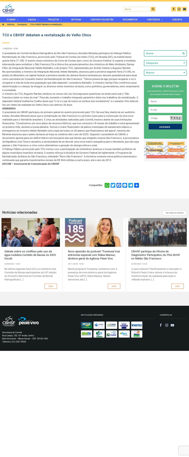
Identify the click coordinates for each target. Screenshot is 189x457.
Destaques (22, 24)
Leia (50, 286)
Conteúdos (153, 19)
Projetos (53, 19)
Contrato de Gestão (102, 19)
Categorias (152, 63)
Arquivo (150, 72)
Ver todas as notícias (175, 213)
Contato (177, 19)
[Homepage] (3, 24)
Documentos (130, 19)
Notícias (76, 19)
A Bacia (32, 19)
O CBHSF (11, 19)
